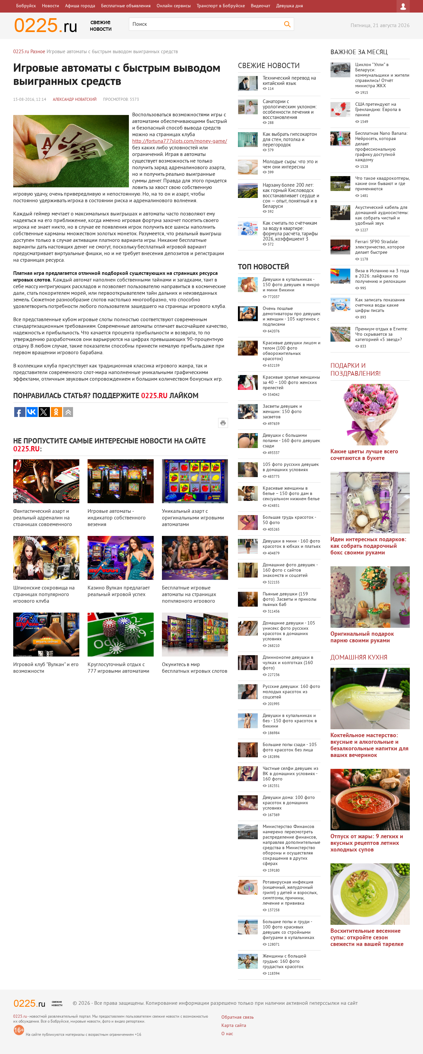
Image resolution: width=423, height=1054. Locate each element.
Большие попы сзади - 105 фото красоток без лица (290, 747)
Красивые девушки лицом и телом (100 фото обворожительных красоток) (292, 351)
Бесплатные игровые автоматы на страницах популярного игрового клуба (189, 598)
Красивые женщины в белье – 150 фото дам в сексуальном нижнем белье (291, 494)
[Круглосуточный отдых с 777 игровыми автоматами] (121, 635)
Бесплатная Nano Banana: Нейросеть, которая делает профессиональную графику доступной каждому (381, 147)
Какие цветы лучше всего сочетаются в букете (364, 455)
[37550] (370, 799)
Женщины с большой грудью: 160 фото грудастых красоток (284, 962)
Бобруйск (26, 6)
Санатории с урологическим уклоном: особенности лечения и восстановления (290, 110)
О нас (227, 1034)
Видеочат (260, 6)
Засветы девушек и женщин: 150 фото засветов (282, 412)
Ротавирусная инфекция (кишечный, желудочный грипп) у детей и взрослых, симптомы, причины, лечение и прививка (290, 893)
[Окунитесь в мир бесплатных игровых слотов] (195, 635)
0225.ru (20, 1016)
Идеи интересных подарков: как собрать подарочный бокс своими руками (368, 546)
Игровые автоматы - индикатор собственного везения (117, 518)
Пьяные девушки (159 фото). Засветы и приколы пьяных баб (289, 599)
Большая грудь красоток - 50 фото (289, 520)
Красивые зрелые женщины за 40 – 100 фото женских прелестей (291, 383)
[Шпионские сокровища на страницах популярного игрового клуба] (46, 558)
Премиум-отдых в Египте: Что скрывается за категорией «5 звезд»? (381, 334)
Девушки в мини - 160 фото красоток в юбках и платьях (292, 544)
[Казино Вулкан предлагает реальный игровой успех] (121, 558)
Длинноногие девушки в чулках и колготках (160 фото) (288, 663)
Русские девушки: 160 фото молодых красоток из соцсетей (291, 692)
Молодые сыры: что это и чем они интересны (290, 164)
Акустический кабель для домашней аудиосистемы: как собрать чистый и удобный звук (381, 215)
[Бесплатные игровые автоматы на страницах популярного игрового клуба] (195, 558)
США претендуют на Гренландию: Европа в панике (378, 110)
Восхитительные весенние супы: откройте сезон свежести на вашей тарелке (367, 937)
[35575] (370, 414)
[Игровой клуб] (46, 635)
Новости (50, 6)
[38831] (370, 698)
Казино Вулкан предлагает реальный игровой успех (119, 591)
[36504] (370, 894)
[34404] (370, 597)
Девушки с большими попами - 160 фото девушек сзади (291, 441)
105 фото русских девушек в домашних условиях (291, 467)
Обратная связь (237, 1017)
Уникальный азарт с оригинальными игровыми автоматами (193, 518)
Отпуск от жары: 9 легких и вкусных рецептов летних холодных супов (366, 843)
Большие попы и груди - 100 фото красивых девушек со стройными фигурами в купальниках (288, 930)
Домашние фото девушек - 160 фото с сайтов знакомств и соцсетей (290, 570)
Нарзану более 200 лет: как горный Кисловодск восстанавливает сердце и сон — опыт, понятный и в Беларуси (291, 196)
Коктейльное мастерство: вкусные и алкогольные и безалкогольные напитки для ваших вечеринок (369, 745)
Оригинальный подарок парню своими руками (362, 637)
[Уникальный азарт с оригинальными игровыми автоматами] (195, 481)
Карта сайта (233, 1026)
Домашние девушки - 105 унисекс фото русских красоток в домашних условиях (289, 631)
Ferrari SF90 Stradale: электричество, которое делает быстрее (379, 247)
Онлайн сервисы (174, 6)
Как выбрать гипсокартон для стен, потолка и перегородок (290, 140)
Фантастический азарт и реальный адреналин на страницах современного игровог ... (42, 521)
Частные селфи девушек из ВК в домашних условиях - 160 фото (290, 774)
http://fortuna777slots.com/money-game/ (179, 141)
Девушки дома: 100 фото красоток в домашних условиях (289, 803)
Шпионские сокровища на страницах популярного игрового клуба (44, 595)
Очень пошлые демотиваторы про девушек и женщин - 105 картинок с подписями (292, 316)
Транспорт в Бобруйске (221, 6)
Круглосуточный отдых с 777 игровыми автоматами (118, 668)
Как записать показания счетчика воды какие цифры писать (380, 305)
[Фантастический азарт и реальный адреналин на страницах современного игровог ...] (46, 481)
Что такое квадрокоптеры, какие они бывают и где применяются (382, 184)
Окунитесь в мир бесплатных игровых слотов (194, 668)
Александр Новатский (74, 99)
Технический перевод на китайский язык (289, 81)
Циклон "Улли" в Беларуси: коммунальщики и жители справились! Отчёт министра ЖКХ (382, 75)
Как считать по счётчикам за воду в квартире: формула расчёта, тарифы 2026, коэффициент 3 (290, 231)
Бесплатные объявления (126, 6)
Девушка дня (289, 6)
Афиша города (80, 6)
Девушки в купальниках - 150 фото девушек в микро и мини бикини (291, 285)
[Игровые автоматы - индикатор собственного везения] (121, 481)
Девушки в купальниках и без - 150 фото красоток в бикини (290, 721)
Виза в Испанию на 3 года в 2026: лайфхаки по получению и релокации (382, 276)
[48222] (370, 502)
